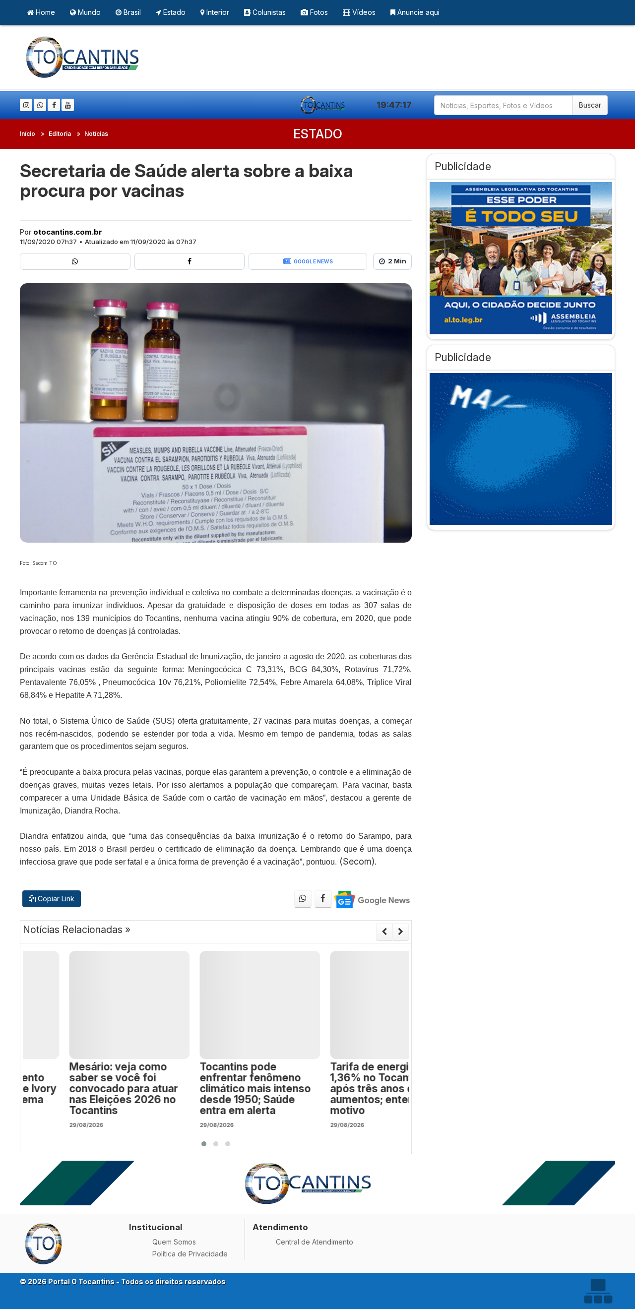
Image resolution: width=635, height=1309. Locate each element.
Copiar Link (55, 898)
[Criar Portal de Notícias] (597, 1291)
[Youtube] (68, 105)
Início (27, 133)
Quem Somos (174, 1242)
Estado (173, 12)
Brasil (131, 12)
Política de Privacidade (190, 1253)
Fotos (318, 12)
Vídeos (363, 12)
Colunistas (268, 12)
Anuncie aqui (417, 12)
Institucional (156, 1227)
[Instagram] (26, 105)
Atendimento (280, 1227)
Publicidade (463, 166)
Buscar (590, 105)
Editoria (60, 133)
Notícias (96, 133)
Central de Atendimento (314, 1242)
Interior (216, 12)
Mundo (88, 12)
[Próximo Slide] (400, 931)
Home (44, 12)
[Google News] (371, 899)
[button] (204, 1144)
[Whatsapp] (40, 105)
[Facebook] (54, 105)
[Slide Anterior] (384, 931)
